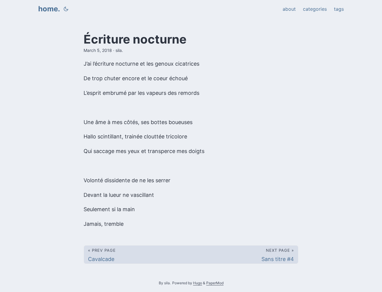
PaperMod (215, 283)
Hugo (197, 283)
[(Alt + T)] (66, 9)
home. (49, 8)
